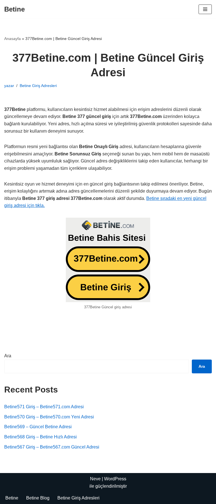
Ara (7, 355)
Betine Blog (38, 498)
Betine (11, 498)
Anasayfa (12, 38)
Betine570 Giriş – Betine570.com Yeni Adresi (49, 416)
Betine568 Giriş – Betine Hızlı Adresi (40, 436)
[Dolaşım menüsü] (205, 9)
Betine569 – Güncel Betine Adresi (38, 426)
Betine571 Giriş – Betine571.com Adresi (44, 406)
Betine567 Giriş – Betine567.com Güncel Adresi (51, 447)
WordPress (115, 478)
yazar (9, 85)
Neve (95, 478)
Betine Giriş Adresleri (38, 85)
